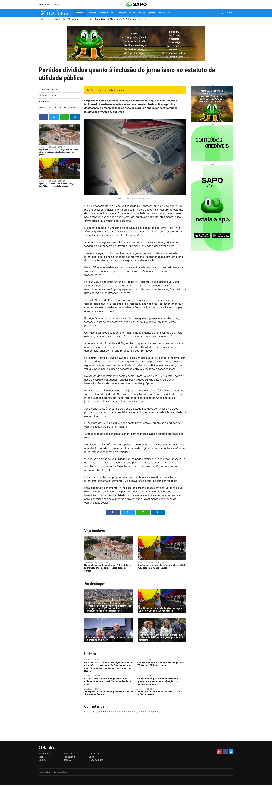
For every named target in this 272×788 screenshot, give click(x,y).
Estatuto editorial (60, 772)
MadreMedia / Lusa (48, 89)
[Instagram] (219, 751)
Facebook (118, 711)
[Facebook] (225, 751)
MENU (41, 4)
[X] (231, 751)
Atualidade (44, 101)
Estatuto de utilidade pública (65, 107)
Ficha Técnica (44, 772)
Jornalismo (42, 107)
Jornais (57, 4)
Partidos (51, 107)
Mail (49, 4)
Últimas (90, 653)
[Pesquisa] (221, 13)
